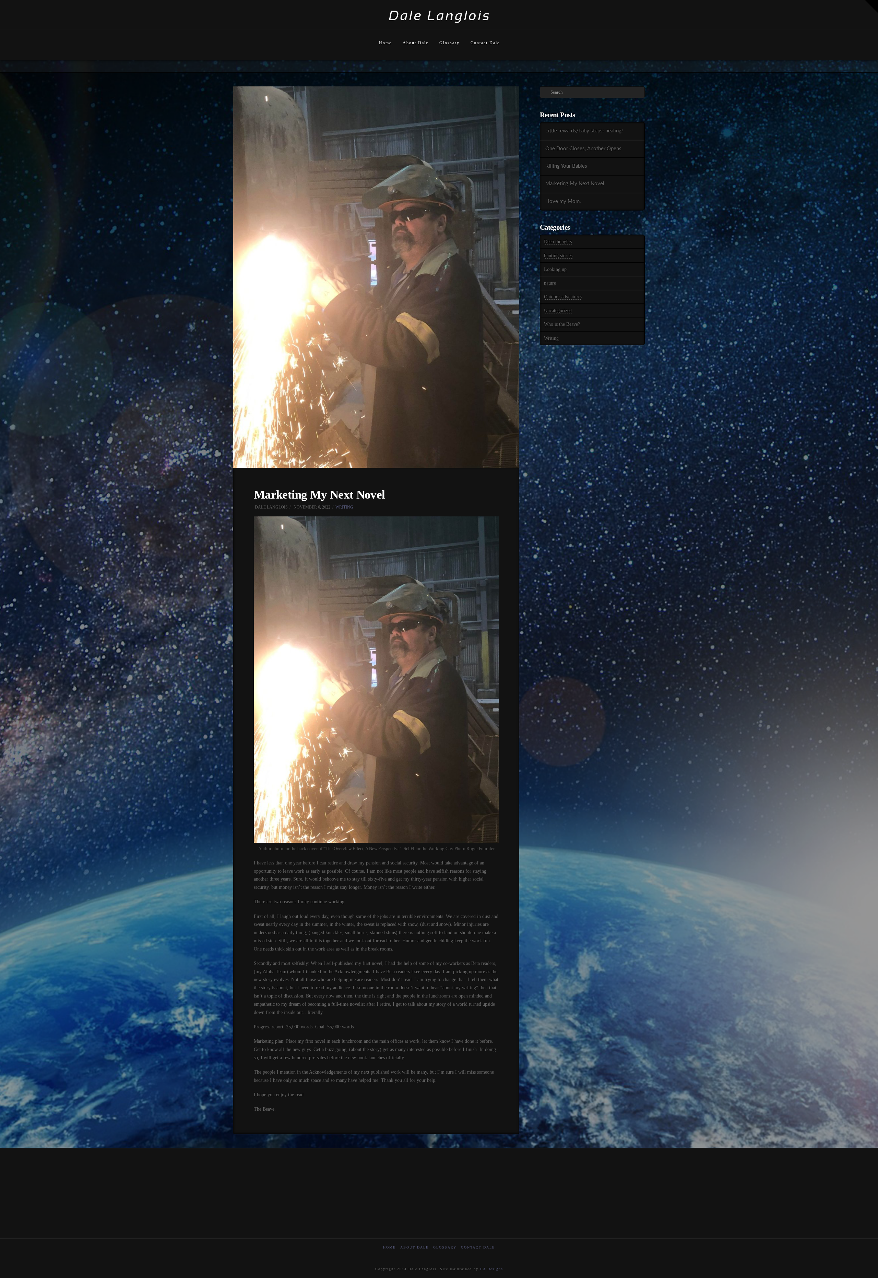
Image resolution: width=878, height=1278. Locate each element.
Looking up (555, 269)
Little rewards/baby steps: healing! (584, 130)
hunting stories (558, 255)
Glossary (444, 1247)
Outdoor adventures (563, 296)
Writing (344, 507)
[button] (871, 6)
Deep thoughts (558, 241)
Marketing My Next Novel (574, 183)
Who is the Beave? (562, 324)
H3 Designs (491, 1269)
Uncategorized (558, 310)
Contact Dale (478, 1247)
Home (389, 1247)
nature (550, 283)
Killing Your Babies (566, 166)
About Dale (414, 1247)
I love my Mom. (563, 201)
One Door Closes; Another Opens (583, 148)
